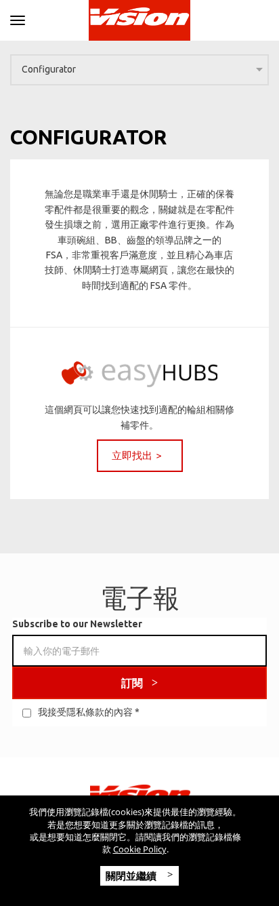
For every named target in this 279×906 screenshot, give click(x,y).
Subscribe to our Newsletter (77, 623)
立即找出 (132, 455)
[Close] (17, 18)
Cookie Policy (140, 849)
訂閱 (132, 683)
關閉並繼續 (132, 875)
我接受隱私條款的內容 (85, 712)
